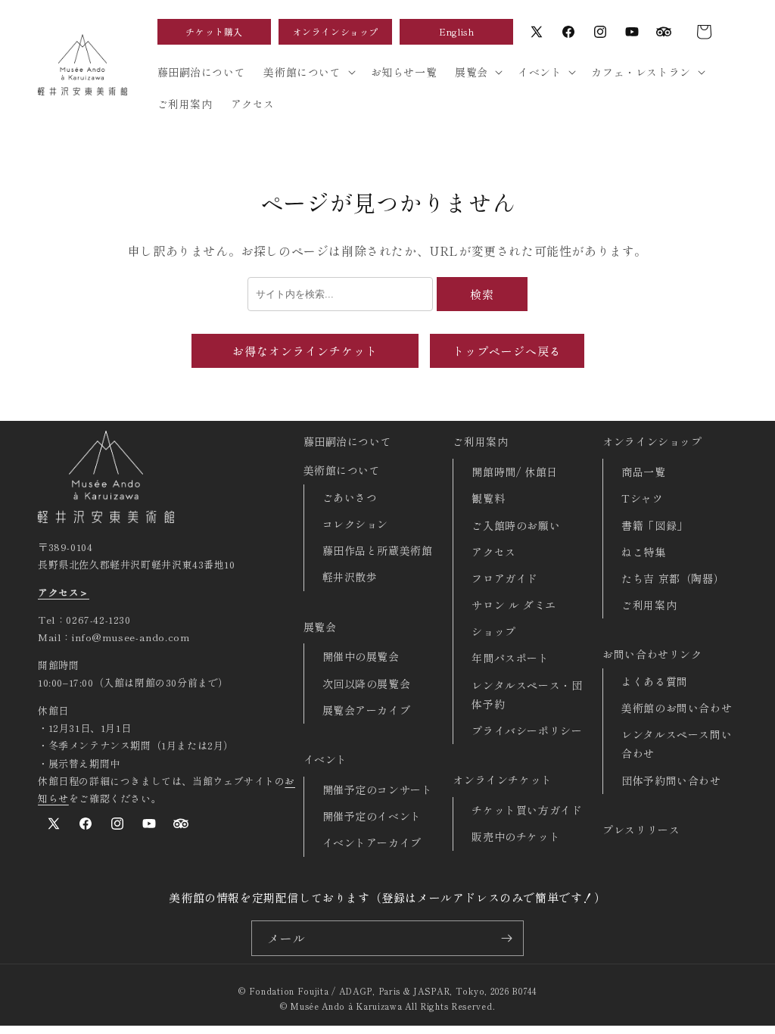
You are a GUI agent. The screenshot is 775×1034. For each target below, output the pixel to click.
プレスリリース (641, 829)
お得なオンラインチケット (305, 351)
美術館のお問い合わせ (676, 707)
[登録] (506, 938)
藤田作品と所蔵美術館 (377, 550)
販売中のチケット (516, 836)
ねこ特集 (643, 551)
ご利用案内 (480, 441)
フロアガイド (505, 578)
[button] (704, 31)
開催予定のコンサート (377, 789)
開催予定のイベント (372, 816)
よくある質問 (654, 681)
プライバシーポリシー (527, 730)
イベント (325, 759)
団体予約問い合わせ (671, 780)
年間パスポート (510, 657)
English (456, 31)
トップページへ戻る (507, 351)
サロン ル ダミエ (514, 604)
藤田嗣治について (347, 441)
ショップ (493, 631)
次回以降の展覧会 (366, 683)
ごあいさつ (350, 497)
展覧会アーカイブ (366, 710)
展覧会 (320, 626)
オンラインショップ (335, 31)
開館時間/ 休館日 (514, 471)
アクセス (493, 551)
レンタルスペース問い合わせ (676, 744)
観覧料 (488, 498)
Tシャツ (642, 498)
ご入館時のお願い (516, 525)
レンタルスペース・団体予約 (527, 694)
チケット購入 (214, 31)
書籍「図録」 (654, 525)
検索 (482, 294)
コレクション (355, 523)
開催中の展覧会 (361, 656)
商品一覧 (643, 471)
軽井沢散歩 (350, 576)
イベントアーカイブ (372, 842)
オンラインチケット (502, 779)
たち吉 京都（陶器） (672, 578)
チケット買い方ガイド (527, 810)
